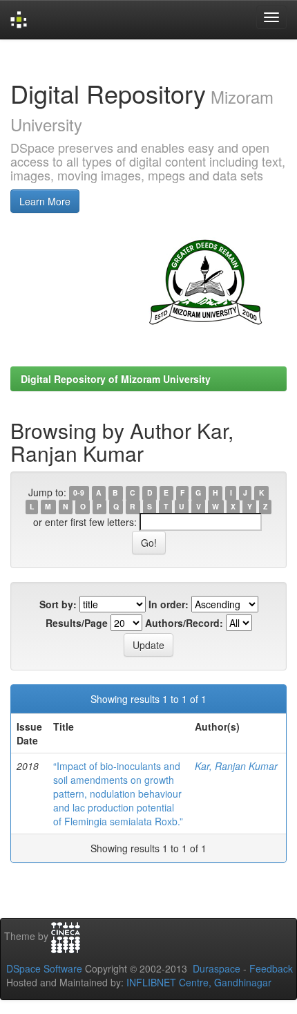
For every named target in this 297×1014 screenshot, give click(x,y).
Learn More (44, 201)
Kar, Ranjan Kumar (236, 766)
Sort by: (58, 604)
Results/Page (77, 623)
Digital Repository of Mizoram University (116, 379)
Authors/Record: (184, 623)
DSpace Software (44, 968)
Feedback (271, 968)
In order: (168, 604)
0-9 (78, 493)
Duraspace (216, 968)
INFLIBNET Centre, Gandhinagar (197, 982)
